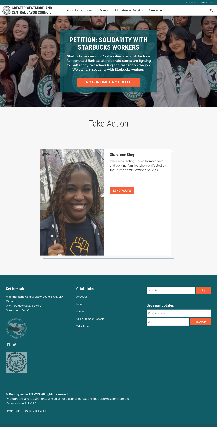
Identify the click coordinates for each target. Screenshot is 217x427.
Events (104, 10)
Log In (43, 411)
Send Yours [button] (122, 190)
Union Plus (207, 2)
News (90, 10)
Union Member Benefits (128, 10)
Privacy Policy (13, 411)
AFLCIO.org (190, 2)
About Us (73, 10)
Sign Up (200, 321)
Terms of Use (30, 411)
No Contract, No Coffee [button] (108, 82)
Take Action (156, 10)
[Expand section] (81, 10)
